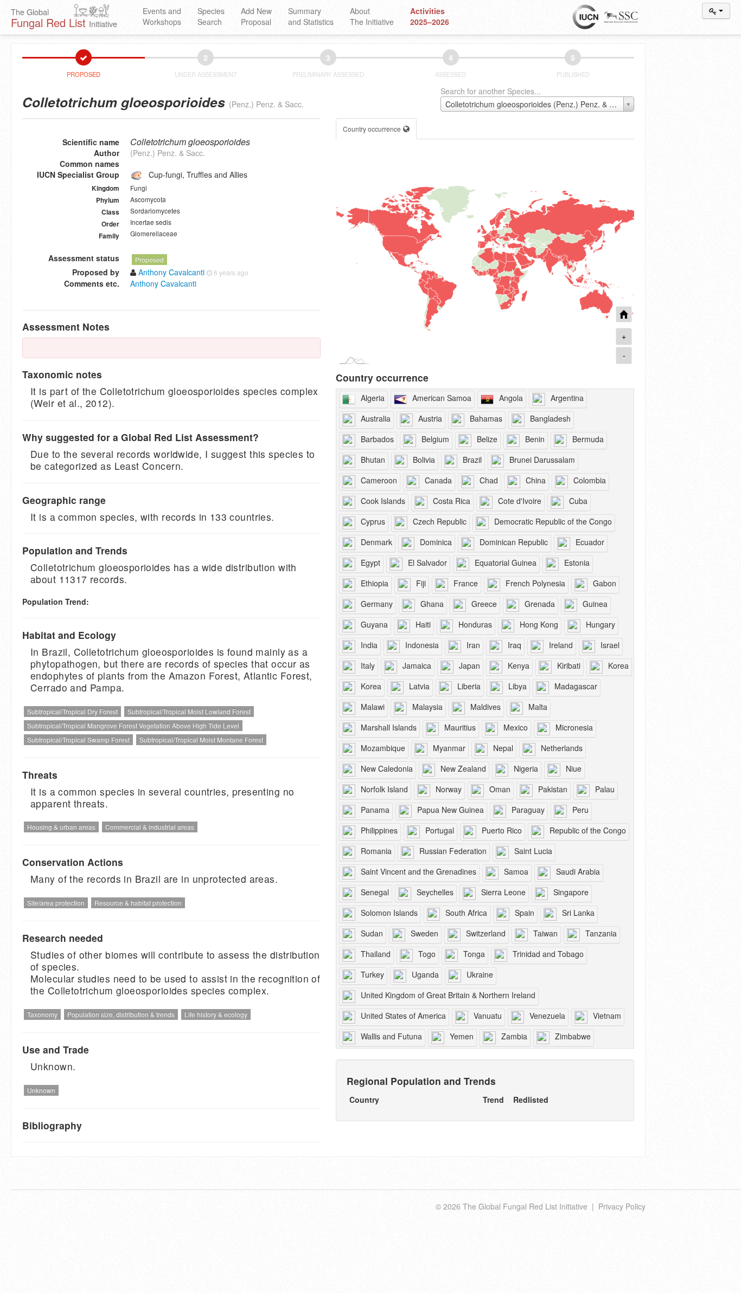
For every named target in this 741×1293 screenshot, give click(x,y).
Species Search (211, 16)
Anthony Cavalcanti (163, 283)
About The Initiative (372, 16)
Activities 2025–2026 (429, 16)
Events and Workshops (162, 16)
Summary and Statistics (311, 16)
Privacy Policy (622, 1206)
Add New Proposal (256, 16)
